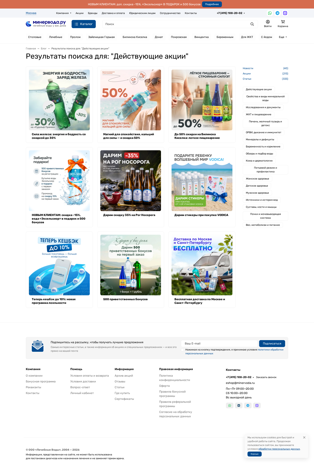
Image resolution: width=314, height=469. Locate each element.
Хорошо (255, 454)
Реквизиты (33, 387)
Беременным (225, 37)
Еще (281, 37)
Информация (124, 369)
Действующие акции (259, 89)
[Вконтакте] (239, 405)
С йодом (266, 37)
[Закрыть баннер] (309, 234)
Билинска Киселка (135, 37)
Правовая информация (176, 369)
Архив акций (124, 375)
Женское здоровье (257, 178)
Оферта (164, 386)
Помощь (76, 369)
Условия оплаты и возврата (89, 375)
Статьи (119, 387)
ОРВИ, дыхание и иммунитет (263, 132)
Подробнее (212, 4)
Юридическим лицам (142, 13)
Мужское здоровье (257, 192)
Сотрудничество (170, 13)
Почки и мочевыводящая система (265, 216)
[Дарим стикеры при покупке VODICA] (202, 180)
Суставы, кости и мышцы (261, 207)
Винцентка (201, 37)
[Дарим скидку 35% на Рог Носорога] (130, 180)
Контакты (191, 13)
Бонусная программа (41, 381)
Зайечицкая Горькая (101, 37)
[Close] (304, 437)
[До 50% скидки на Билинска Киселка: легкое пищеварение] (202, 100)
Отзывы (120, 381)
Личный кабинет (82, 393)
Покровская (179, 37)
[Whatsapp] (270, 13)
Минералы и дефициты (260, 139)
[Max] (285, 13)
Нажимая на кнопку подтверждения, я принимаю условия (234, 351)
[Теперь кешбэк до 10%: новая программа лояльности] (59, 265)
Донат (159, 37)
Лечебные (55, 37)
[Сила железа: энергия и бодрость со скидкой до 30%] (59, 100)
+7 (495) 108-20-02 (229, 13)
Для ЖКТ (247, 37)
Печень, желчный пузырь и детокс (265, 123)
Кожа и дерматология (259, 160)
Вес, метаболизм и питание (263, 225)
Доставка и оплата (113, 13)
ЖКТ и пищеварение (258, 114)
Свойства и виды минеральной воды (265, 98)
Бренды (92, 13)
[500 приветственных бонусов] (130, 265)
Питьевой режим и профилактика (265, 169)
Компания (62, 13)
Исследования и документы (263, 107)
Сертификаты (124, 399)
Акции (80, 13)
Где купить (122, 393)
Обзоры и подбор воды (259, 153)
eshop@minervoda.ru (240, 383)
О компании (34, 375)
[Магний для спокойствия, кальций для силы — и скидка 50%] (130, 100)
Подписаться (272, 343)
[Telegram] (277, 13)
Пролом (75, 37)
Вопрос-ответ (80, 387)
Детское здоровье (257, 185)
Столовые (34, 37)
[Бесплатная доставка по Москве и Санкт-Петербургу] (202, 265)
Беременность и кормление (263, 146)
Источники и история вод (262, 199)
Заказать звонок (266, 377)
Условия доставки (83, 381)
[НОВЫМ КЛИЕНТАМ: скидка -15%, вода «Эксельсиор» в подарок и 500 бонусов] (59, 180)
